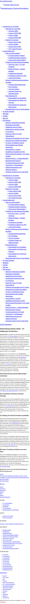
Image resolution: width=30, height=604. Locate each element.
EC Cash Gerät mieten (5, 466)
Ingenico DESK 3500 (14, 33)
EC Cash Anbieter (14, 336)
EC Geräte (9, 364)
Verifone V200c (13, 31)
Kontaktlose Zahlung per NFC (17, 76)
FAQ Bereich (6, 120)
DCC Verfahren (12, 87)
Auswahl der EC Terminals (11, 26)
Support (2, 495)
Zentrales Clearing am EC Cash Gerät (17, 172)
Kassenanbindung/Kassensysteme (11, 548)
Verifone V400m (13, 44)
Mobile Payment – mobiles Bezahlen (17, 158)
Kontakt (5, 116)
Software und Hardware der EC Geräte (17, 138)
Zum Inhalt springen (6, 1)
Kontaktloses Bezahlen (15, 73)
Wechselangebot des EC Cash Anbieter (18, 109)
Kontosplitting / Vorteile (13, 149)
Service (1, 487)
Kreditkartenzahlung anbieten (17, 58)
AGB (1, 493)
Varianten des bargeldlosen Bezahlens (17, 62)
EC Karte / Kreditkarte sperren (15, 143)
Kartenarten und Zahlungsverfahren (16, 140)
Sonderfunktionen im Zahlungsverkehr (11, 541)
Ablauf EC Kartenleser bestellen (15, 122)
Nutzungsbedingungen (5, 497)
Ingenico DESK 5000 (14, 38)
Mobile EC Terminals (12, 40)
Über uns (5, 118)
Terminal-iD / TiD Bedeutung (14, 165)
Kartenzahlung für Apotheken (17, 98)
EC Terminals (22, 357)
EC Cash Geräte (9, 405)
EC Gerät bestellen (8, 111)
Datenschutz (3, 490)
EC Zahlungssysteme (8, 546)
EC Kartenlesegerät (14, 423)
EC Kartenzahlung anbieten (16, 55)
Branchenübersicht (11, 96)
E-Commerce (10, 131)
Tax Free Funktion (13, 89)
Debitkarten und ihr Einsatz (14, 127)
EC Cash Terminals (11, 444)
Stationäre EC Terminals (13, 29)
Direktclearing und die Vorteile (15, 129)
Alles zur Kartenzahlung (13, 53)
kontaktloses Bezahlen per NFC (15, 152)
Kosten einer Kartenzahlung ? (17, 60)
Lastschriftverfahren (14, 78)
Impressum (2, 488)
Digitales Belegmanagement (17, 84)
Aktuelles (6, 114)
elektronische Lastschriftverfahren (10, 390)
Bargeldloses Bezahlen (13, 125)
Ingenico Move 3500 (14, 42)
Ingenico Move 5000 (14, 46)
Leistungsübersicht (8, 51)
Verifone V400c (13, 35)
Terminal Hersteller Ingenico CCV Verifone (12, 543)
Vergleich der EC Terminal (9, 545)
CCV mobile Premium (15, 49)
